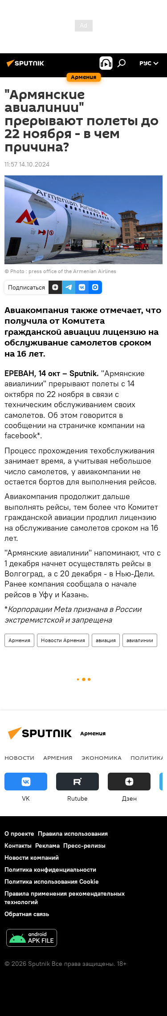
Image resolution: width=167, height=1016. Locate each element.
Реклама (47, 845)
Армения (19, 640)
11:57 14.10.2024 (26, 164)
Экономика (101, 758)
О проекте (19, 833)
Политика (147, 758)
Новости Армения (63, 640)
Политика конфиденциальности (50, 869)
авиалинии (139, 640)
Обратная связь (26, 914)
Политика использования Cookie (51, 881)
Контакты (18, 845)
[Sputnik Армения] (26, 67)
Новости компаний (31, 857)
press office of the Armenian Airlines (72, 271)
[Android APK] (31, 939)
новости (19, 758)
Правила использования (73, 833)
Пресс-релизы (84, 845)
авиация (106, 640)
